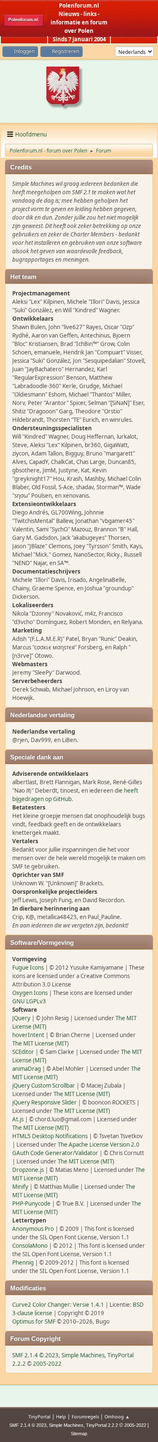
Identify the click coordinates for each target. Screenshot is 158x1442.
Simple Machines (83, 1355)
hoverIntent (28, 1035)
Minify (20, 1186)
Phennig (23, 1262)
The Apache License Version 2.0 (98, 1144)
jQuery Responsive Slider (44, 1102)
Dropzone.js (28, 1170)
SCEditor (23, 1052)
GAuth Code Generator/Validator (55, 1153)
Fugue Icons (28, 967)
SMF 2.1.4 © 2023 (35, 1355)
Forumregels (85, 1416)
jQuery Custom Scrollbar (43, 1085)
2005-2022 (47, 1363)
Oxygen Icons (30, 993)
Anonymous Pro (33, 1229)
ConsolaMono (30, 1245)
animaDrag (26, 1068)
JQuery (21, 1018)
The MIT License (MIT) (40, 1043)
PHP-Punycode (31, 1203)
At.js (18, 1119)
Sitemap (79, 1433)
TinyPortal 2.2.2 (102, 1425)
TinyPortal (39, 1416)
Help (61, 1416)
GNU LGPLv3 (29, 1001)
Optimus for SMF (34, 1321)
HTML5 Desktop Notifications (50, 1136)
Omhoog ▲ (117, 1416)
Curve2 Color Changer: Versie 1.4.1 (58, 1304)
